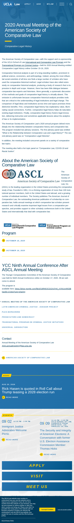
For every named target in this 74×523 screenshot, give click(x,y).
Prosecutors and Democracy (18, 317)
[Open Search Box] (71, 4)
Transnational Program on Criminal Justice (20, 65)
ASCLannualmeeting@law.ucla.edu (17, 346)
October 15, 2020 (15, 241)
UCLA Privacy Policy (8, 520)
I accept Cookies (47, 509)
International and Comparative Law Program (44, 62)
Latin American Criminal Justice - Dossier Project (30, 307)
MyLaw (50, 4)
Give (39, 4)
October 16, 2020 (15, 250)
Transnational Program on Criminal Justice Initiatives (33, 322)
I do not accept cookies (65, 509)
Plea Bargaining (11, 312)
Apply (27, 4)
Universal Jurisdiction (15, 327)
